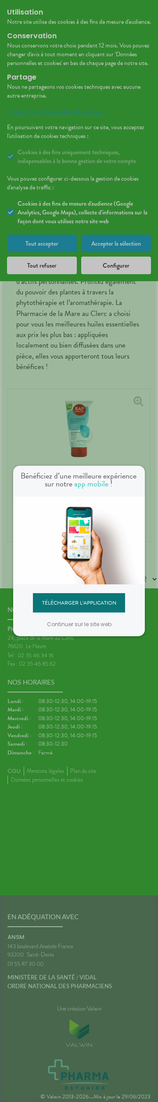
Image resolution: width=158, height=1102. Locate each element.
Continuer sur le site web (79, 624)
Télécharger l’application (79, 602)
